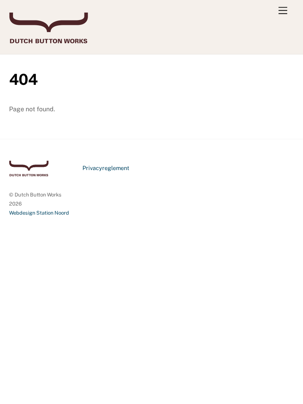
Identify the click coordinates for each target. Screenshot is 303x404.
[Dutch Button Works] (48, 39)
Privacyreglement (105, 168)
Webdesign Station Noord (39, 213)
